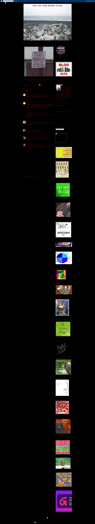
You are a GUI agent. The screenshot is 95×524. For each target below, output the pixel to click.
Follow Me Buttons (62, 143)
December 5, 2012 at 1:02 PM (41, 121)
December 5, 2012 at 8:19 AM (37, 94)
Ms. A (28, 129)
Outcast (28, 94)
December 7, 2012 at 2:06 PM (40, 137)
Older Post (51, 173)
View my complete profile (62, 101)
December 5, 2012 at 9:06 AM (39, 113)
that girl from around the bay (47, 6)
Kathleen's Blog (30, 137)
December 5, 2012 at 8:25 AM (35, 102)
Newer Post (25, 173)
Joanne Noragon (30, 121)
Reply (28, 98)
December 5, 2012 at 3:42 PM (36, 129)
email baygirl (58, 107)
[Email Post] (39, 84)
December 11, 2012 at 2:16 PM (43, 144)
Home (38, 173)
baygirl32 (65, 84)
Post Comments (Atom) (34, 176)
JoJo (28, 102)
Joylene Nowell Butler (32, 144)
